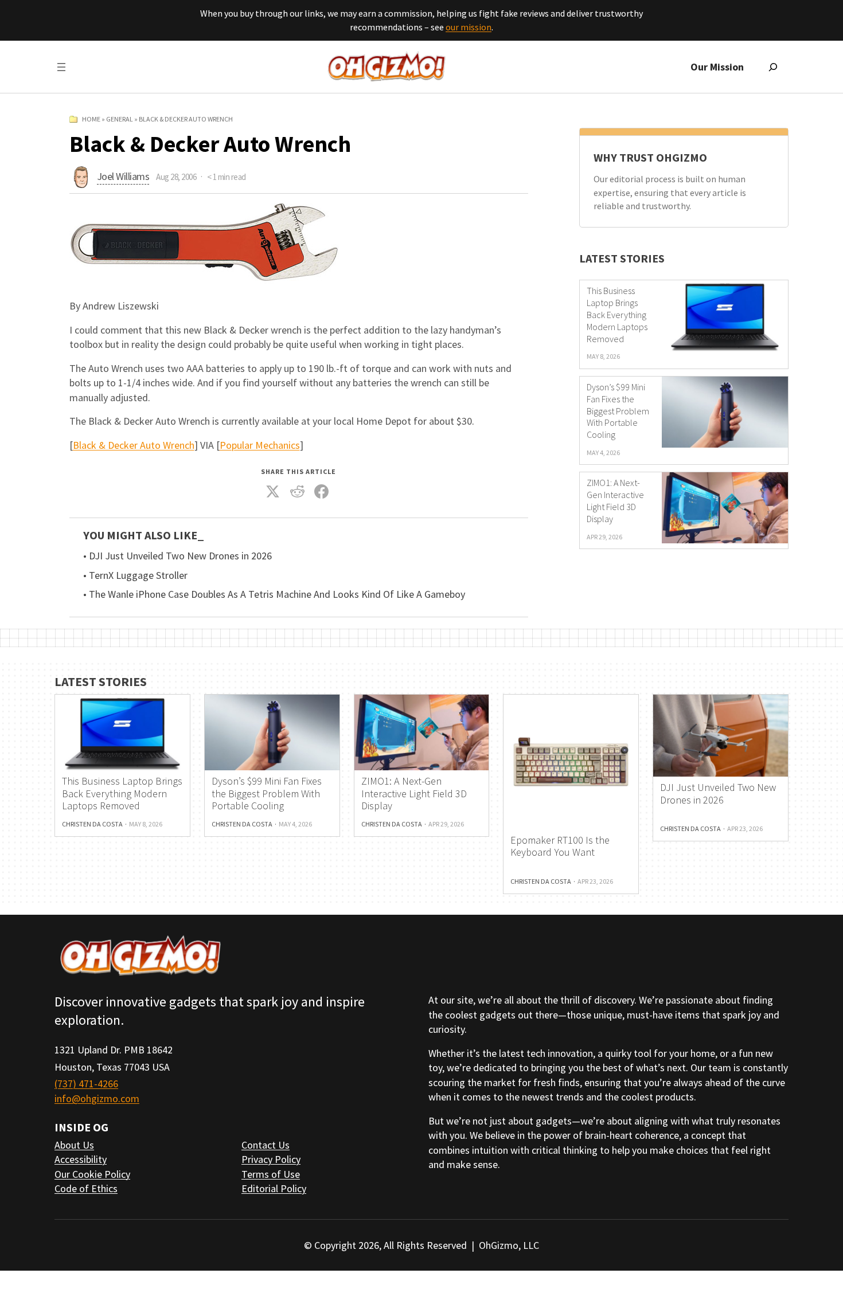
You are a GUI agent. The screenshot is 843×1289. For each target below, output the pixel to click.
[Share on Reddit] (297, 492)
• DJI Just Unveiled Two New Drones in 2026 (177, 556)
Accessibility (80, 1159)
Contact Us (265, 1144)
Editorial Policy (273, 1188)
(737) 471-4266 (86, 1083)
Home (91, 119)
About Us (74, 1144)
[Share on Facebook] (322, 492)
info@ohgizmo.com (96, 1098)
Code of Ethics (86, 1188)
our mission (468, 27)
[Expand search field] (773, 67)
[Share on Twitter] (273, 492)
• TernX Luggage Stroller (135, 575)
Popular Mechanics (260, 445)
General (119, 119)
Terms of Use (270, 1174)
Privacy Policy (270, 1159)
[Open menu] (61, 67)
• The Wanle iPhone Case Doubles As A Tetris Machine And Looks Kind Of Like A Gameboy (274, 594)
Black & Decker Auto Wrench (133, 445)
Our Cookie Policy (92, 1174)
